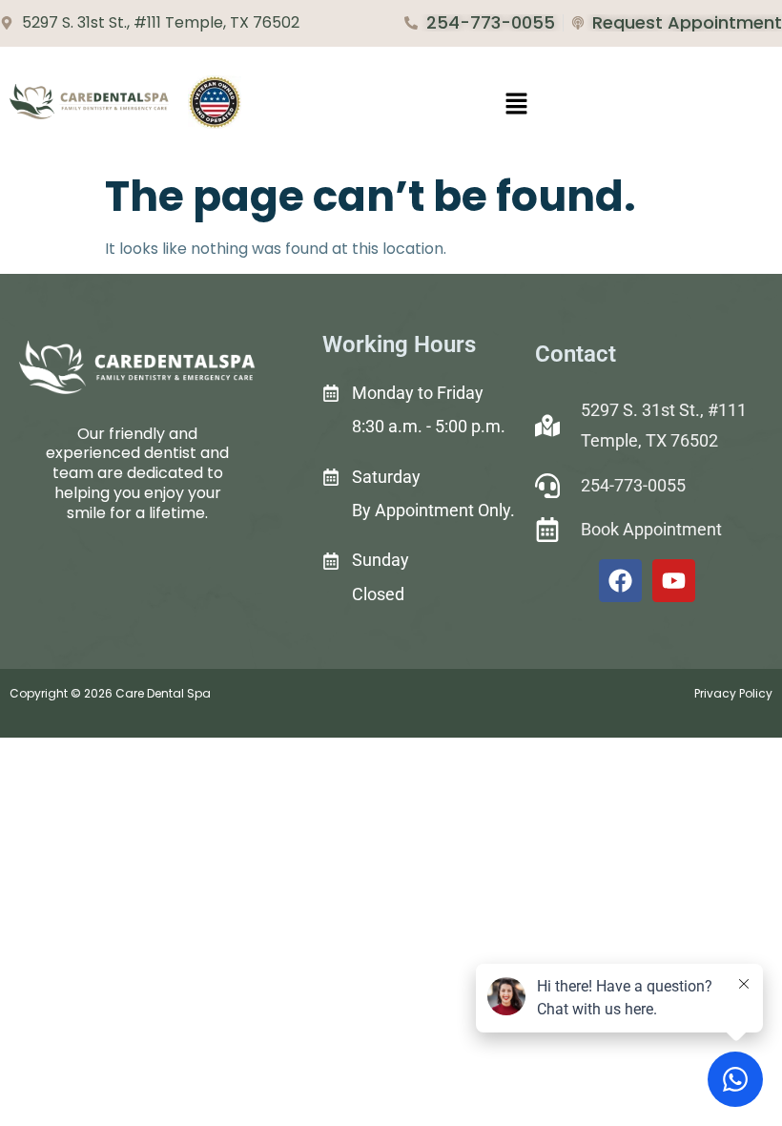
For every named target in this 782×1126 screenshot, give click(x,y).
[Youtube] (673, 580)
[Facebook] (620, 580)
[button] (516, 105)
